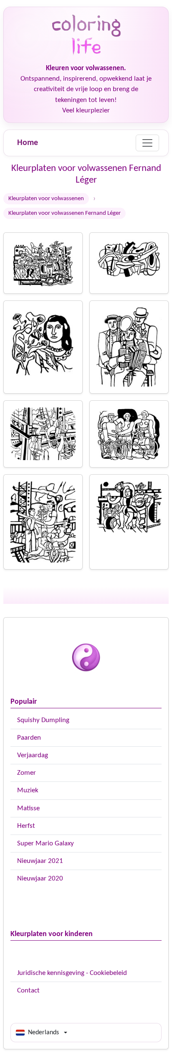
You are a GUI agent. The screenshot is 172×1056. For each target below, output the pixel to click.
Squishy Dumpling (43, 720)
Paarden (29, 737)
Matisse (28, 808)
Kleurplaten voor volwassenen (46, 199)
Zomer (26, 772)
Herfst (26, 826)
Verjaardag (32, 755)
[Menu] (147, 143)
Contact (28, 990)
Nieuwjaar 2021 (40, 861)
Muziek (27, 790)
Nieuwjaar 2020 (40, 878)
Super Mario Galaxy (45, 843)
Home (27, 143)
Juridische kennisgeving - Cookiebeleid (72, 973)
